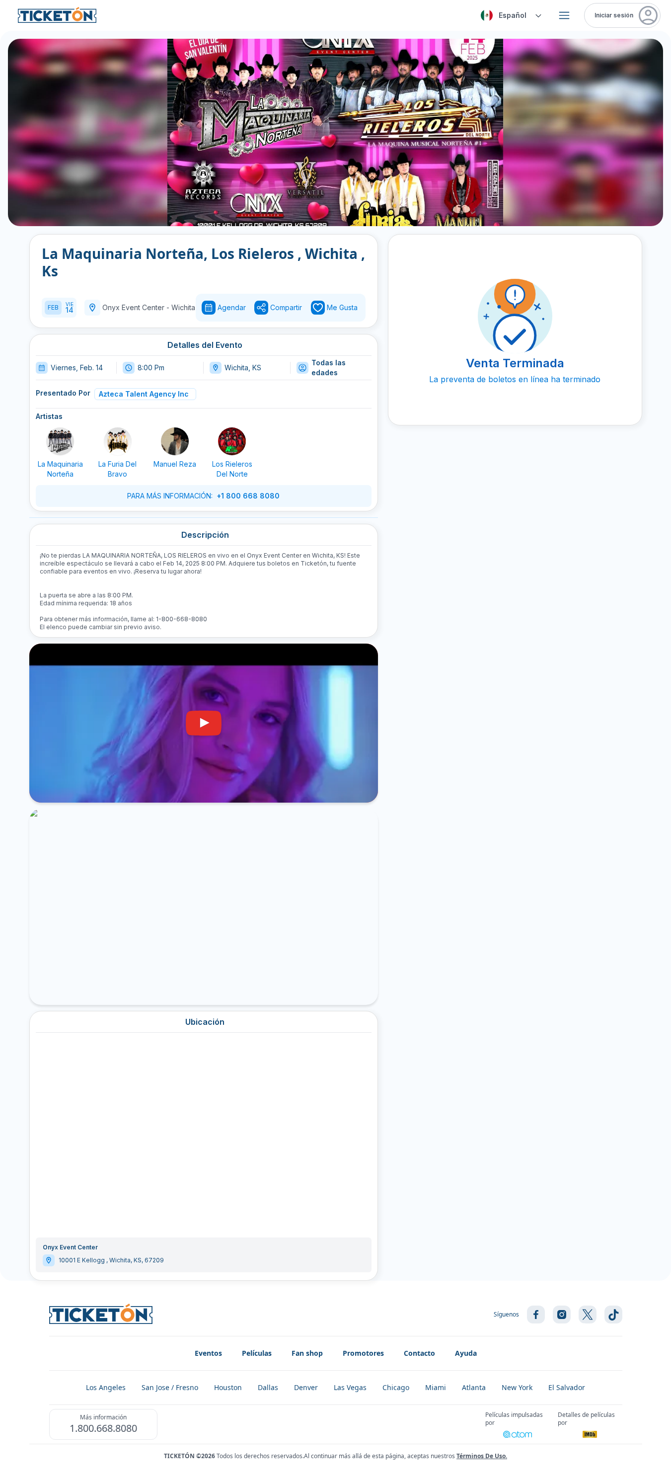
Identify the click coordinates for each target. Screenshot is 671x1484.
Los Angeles (106, 1387)
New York (517, 1387)
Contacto (419, 1353)
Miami (435, 1387)
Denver (306, 1387)
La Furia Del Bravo (117, 469)
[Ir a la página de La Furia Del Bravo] (118, 441)
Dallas (268, 1387)
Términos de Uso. (481, 1456)
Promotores (363, 1353)
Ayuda (466, 1353)
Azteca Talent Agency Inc (144, 394)
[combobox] (509, 15)
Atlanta (474, 1387)
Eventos (208, 1353)
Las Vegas (350, 1387)
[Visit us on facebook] (536, 1314)
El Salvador (566, 1387)
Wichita (183, 307)
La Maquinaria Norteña (60, 469)
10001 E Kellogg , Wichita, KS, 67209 (111, 1260)
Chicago (395, 1387)
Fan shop (307, 1353)
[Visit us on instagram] (562, 1314)
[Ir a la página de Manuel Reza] (175, 441)
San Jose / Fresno (170, 1387)
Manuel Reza (174, 464)
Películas (257, 1353)
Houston (228, 1387)
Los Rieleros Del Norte (232, 469)
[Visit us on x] (587, 1314)
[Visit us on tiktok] (613, 1314)
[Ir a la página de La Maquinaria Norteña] (60, 441)
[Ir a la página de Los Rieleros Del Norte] (232, 441)
